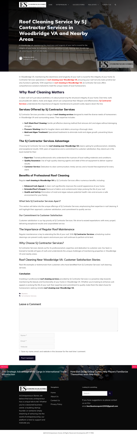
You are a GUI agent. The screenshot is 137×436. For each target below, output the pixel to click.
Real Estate (92, 5)
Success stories (79, 5)
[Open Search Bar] (115, 4)
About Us (54, 396)
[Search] (110, 393)
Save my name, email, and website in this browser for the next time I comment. (53, 351)
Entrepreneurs (61, 5)
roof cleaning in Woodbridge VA (68, 83)
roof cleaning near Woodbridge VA (62, 80)
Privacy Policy (56, 404)
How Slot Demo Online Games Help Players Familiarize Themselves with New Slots (99, 373)
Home (50, 5)
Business (25, 293)
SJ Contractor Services (29, 296)
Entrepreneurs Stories (30, 396)
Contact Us (107, 5)
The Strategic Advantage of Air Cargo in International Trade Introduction (34, 373)
